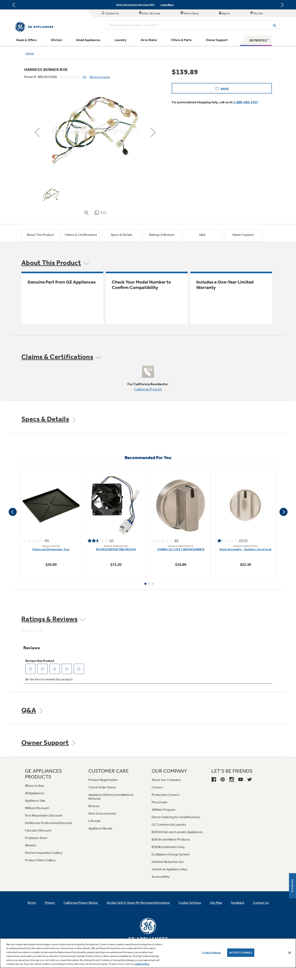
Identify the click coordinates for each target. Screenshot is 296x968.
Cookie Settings (211, 952)
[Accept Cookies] (289, 952)
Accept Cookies (240, 952)
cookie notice (141, 963)
